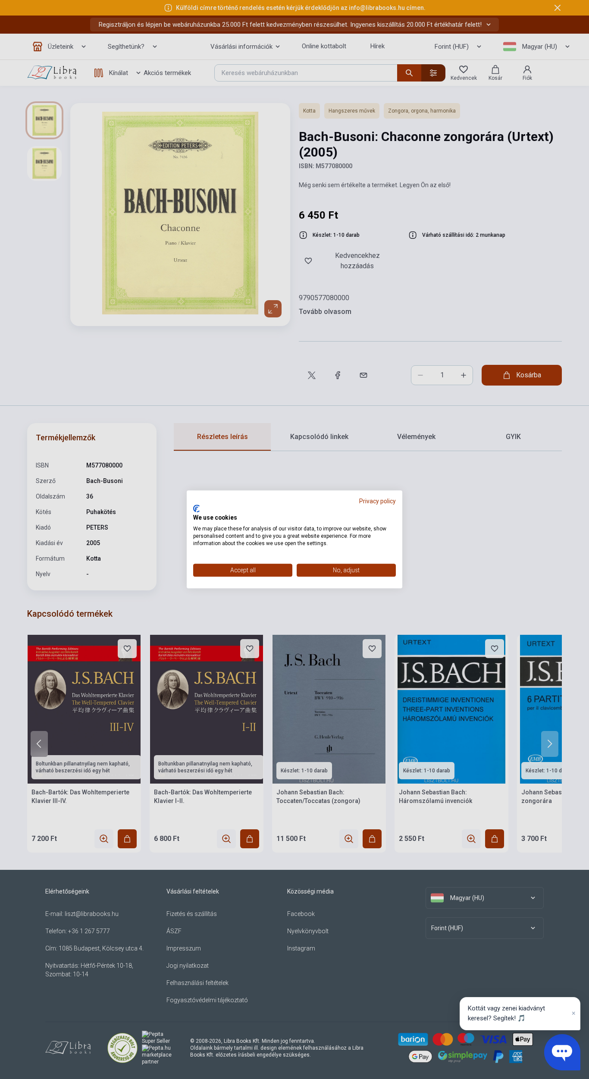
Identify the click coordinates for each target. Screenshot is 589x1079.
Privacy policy (377, 501)
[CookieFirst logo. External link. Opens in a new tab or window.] (196, 508)
